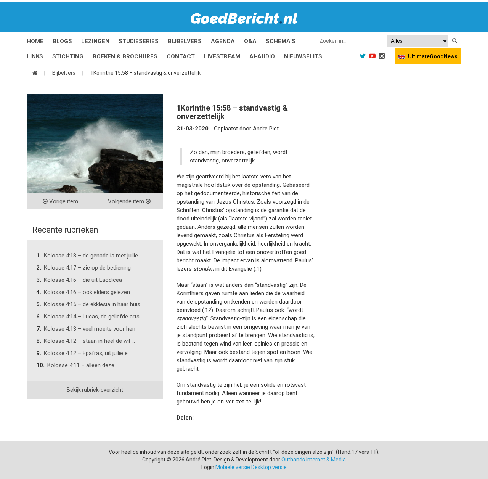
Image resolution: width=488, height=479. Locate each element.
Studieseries (139, 41)
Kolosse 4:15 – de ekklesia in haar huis (92, 304)
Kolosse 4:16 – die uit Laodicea (83, 279)
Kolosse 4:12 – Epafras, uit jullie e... (87, 353)
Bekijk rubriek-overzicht (95, 390)
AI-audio (262, 56)
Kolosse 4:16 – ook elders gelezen (87, 292)
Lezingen (95, 41)
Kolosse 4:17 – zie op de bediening (87, 267)
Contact (181, 56)
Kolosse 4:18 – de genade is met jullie (91, 255)
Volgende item (127, 201)
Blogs (62, 41)
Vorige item (63, 201)
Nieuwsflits (303, 56)
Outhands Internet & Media (313, 459)
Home (35, 41)
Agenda (223, 41)
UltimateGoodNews (433, 56)
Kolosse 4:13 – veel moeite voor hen (89, 328)
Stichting (67, 56)
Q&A (250, 41)
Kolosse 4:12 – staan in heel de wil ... (89, 341)
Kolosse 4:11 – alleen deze (80, 365)
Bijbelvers (185, 41)
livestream (222, 56)
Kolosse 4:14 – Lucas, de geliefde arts (92, 316)
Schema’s (280, 41)
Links (35, 56)
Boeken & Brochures (125, 56)
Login (207, 467)
